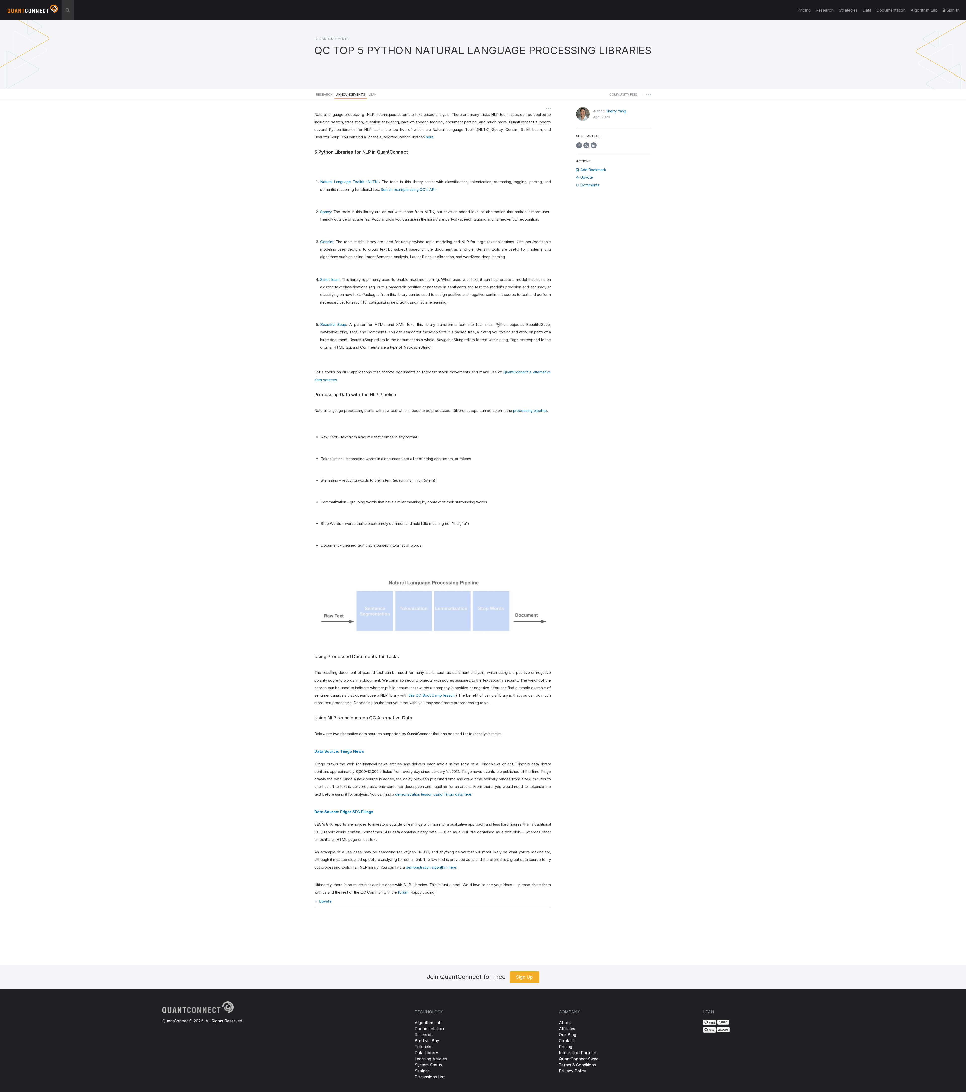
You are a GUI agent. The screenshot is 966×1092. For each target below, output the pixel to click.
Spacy (325, 211)
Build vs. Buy (427, 1040)
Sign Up (524, 977)
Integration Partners (578, 1052)
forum (403, 892)
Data (867, 10)
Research (825, 10)
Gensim (326, 241)
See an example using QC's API (408, 189)
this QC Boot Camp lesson (432, 695)
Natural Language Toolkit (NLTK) (349, 181)
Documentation (429, 1028)
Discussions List (430, 1076)
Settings (422, 1070)
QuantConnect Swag (578, 1058)
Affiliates (567, 1028)
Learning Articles (431, 1058)
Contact (566, 1040)
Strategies (848, 10)
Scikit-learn (330, 279)
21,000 (723, 1029)
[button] (623, 96)
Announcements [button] (350, 94)
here (430, 137)
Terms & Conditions (577, 1064)
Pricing (804, 10)
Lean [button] (373, 94)
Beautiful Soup (333, 324)
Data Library (426, 1052)
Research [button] (324, 94)
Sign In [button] (952, 10)
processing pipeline (530, 410)
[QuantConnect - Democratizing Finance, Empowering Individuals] (33, 11)
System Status (428, 1064)
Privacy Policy (572, 1070)
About (565, 1022)
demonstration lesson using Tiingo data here (433, 794)
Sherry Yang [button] (616, 111)
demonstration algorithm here (431, 867)
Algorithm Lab (428, 1022)
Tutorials (423, 1046)
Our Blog (567, 1034)
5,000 (723, 1022)
